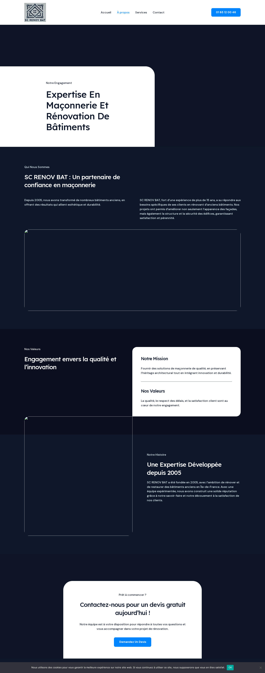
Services (141, 12)
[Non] (260, 667)
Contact (158, 12)
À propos (123, 12)
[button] (226, 12)
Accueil (106, 12)
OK (230, 667)
